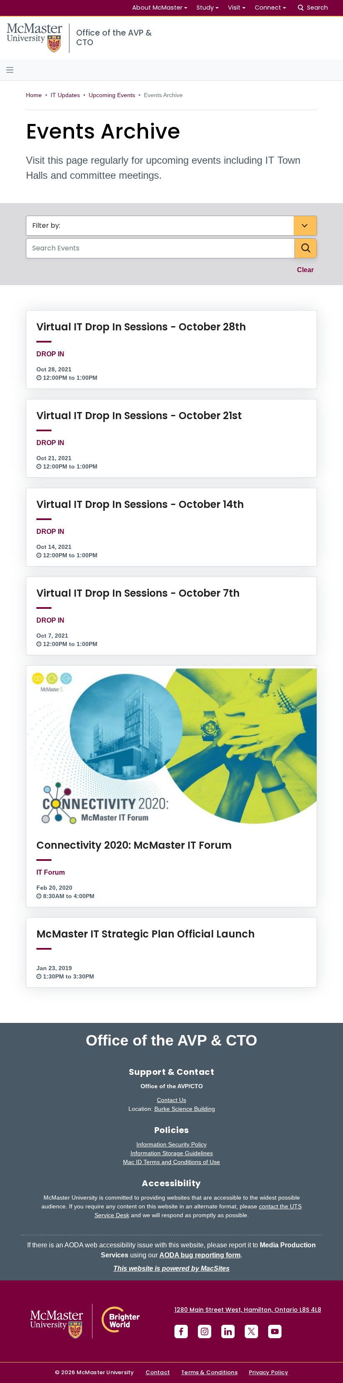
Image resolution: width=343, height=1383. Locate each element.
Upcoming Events (112, 95)
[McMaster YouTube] (275, 1331)
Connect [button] (268, 7)
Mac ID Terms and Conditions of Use (171, 1162)
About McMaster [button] (157, 7)
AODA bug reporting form (200, 1255)
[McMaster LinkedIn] (228, 1331)
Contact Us (171, 1100)
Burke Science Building (184, 1108)
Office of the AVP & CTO (171, 1040)
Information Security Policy (171, 1144)
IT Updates (65, 95)
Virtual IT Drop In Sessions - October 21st (139, 415)
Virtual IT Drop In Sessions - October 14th (140, 504)
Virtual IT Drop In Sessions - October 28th (141, 327)
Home (34, 95)
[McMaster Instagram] (204, 1331)
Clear (309, 269)
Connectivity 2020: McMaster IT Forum (134, 845)
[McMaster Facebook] (181, 1331)
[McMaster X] (251, 1331)
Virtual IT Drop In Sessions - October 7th (138, 593)
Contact (158, 1372)
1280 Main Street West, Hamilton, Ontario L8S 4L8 (247, 1310)
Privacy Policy (268, 1372)
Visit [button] (234, 7)
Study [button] (205, 7)
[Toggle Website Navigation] (171, 69)
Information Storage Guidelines (172, 1153)
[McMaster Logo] (85, 1321)
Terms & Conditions (209, 1372)
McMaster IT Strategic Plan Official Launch (145, 934)
